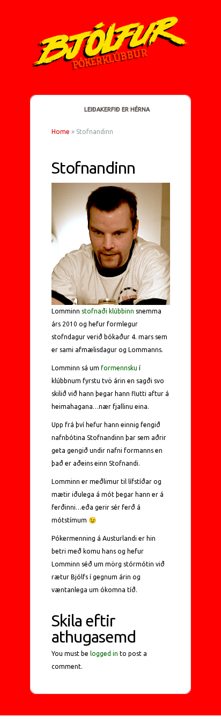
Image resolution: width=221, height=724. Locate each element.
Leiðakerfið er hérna (117, 109)
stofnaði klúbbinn (108, 311)
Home (60, 131)
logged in (104, 653)
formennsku (119, 367)
